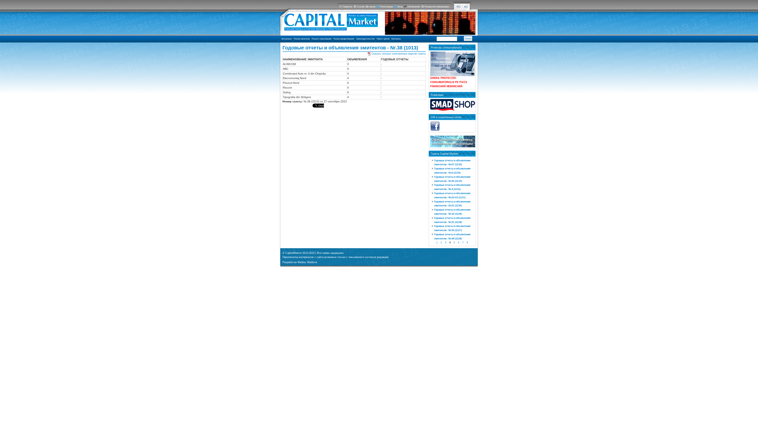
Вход (400, 6)
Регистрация (386, 6)
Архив (372, 6)
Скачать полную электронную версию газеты (398, 53)
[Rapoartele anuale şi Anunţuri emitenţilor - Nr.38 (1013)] (458, 7)
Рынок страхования (321, 39)
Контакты (396, 39)
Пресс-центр (383, 39)
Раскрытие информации (437, 6)
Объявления (413, 6)
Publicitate (437, 94)
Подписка (347, 6)
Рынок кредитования (343, 39)
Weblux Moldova (307, 262)
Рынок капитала (302, 39)
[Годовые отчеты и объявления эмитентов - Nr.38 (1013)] (466, 7)
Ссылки (361, 6)
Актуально (286, 39)
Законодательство (365, 39)
